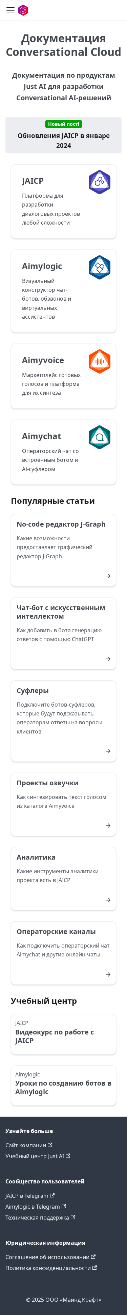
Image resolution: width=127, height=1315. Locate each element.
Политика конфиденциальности (48, 1268)
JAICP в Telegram (26, 1195)
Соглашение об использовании (47, 1257)
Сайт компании (25, 1145)
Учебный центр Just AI (34, 1156)
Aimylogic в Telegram (32, 1206)
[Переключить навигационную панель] (10, 10)
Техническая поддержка (37, 1217)
